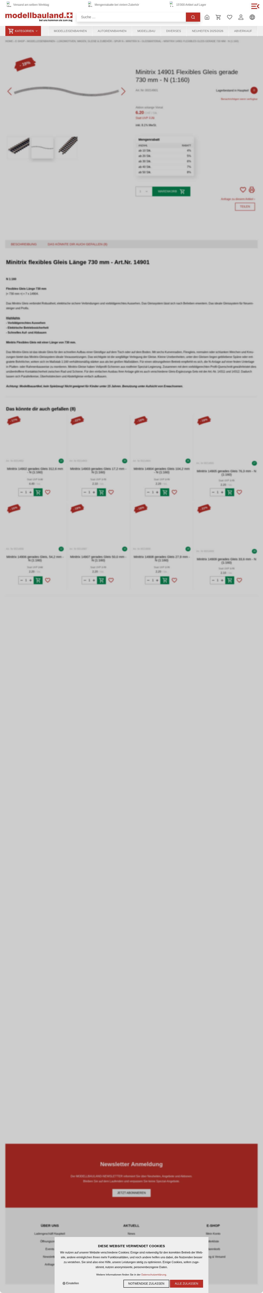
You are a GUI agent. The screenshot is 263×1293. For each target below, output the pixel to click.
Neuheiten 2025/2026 (207, 31)
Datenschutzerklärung (153, 1274)
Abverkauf (243, 31)
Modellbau (146, 31)
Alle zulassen (186, 1283)
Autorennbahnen (112, 31)
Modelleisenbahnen (70, 31)
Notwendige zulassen (146, 1283)
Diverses (173, 31)
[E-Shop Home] (38, 17)
